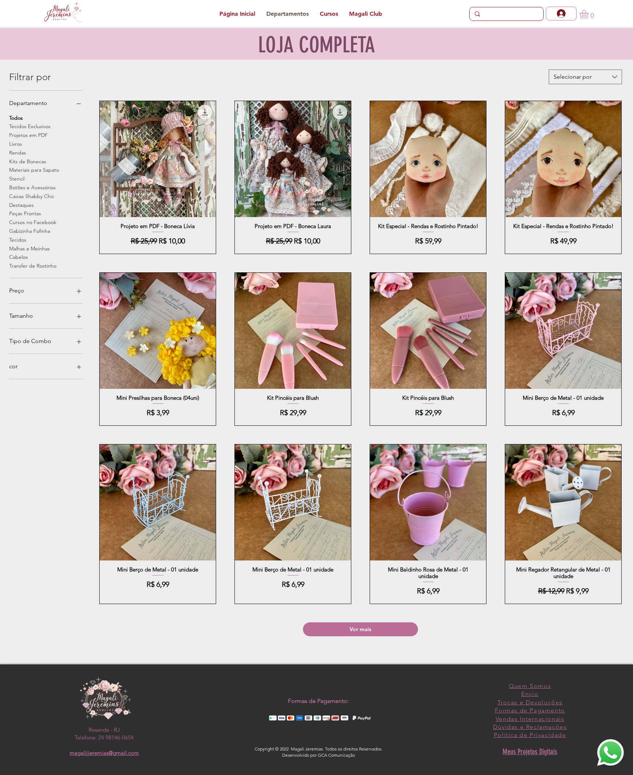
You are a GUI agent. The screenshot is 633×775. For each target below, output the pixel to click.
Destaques (21, 205)
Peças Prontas (25, 213)
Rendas (17, 152)
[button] (589, 14)
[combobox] (585, 77)
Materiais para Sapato (34, 170)
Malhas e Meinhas (29, 248)
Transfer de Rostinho (32, 265)
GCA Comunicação (336, 755)
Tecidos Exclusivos (30, 126)
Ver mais (360, 629)
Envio (529, 693)
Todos (16, 118)
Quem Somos (530, 685)
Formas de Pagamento (530, 710)
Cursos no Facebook (32, 222)
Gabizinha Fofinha (29, 231)
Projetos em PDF (28, 135)
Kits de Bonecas (27, 161)
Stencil (17, 178)
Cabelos (18, 257)
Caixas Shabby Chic (31, 196)
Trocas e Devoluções (530, 702)
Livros (15, 144)
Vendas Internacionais (530, 718)
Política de (512, 734)
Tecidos (17, 239)
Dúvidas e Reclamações (530, 726)
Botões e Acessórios (32, 187)
